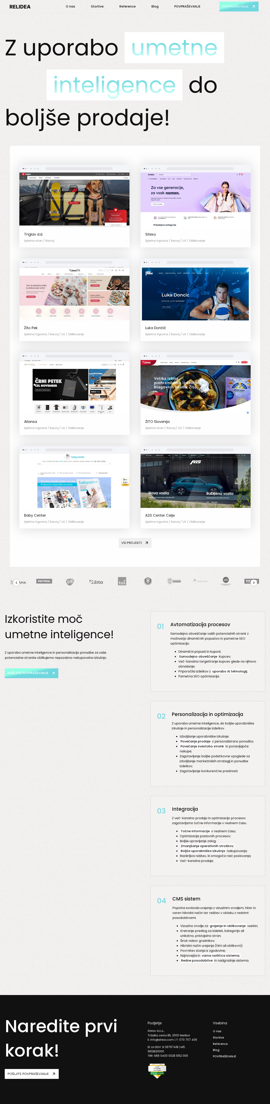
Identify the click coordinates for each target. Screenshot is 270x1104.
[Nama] (18, 588)
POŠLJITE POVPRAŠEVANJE (28, 673)
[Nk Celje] (148, 588)
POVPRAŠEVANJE (187, 6)
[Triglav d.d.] (74, 225)
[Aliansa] (74, 413)
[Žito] (96, 588)
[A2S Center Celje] (196, 507)
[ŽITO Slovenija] (196, 413)
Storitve (97, 6)
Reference (127, 6)
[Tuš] (122, 588)
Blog (155, 6)
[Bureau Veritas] (173, 588)
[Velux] (251, 588)
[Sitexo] (196, 225)
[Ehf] (225, 588)
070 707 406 (188, 1040)
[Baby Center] (74, 507)
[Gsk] (70, 588)
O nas (70, 6)
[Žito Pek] (74, 319)
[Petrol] (44, 588)
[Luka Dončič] (196, 319)
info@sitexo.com (162, 1040)
